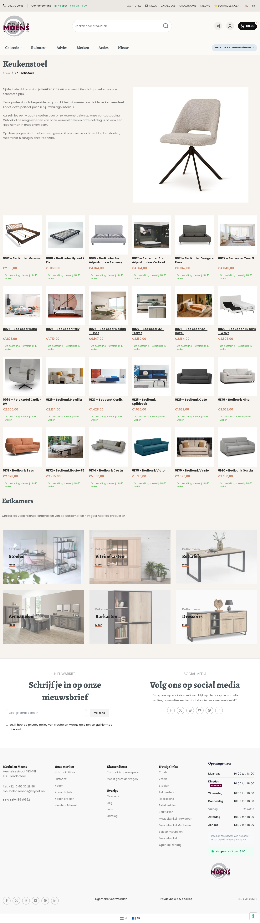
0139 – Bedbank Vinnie (192, 470)
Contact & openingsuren (123, 772)
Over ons (113, 796)
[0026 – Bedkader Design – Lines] (108, 305)
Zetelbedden (167, 805)
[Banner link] (43, 557)
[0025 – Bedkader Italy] (65, 305)
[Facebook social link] (171, 710)
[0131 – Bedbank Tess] (22, 447)
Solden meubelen (171, 831)
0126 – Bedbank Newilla (64, 400)
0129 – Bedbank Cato (191, 400)
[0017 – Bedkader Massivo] (22, 235)
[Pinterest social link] (209, 710)
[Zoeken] (165, 26)
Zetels (163, 779)
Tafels (163, 772)
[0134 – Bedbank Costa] (108, 447)
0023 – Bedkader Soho (20, 329)
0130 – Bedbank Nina (234, 400)
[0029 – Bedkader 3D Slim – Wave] (237, 305)
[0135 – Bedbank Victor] (151, 447)
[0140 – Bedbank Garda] (237, 447)
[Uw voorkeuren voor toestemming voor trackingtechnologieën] (253, 916)
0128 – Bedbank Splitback (144, 402)
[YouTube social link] (200, 710)
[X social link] (180, 710)
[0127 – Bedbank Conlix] (108, 376)
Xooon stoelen (64, 799)
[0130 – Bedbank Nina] (237, 376)
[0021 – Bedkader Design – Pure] (194, 235)
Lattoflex (61, 779)
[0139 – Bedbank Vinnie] (194, 447)
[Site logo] (16, 26)
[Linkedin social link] (219, 710)
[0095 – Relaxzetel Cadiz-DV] (22, 376)
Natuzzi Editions (65, 772)
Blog (109, 803)
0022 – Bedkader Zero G (236, 258)
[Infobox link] (13, 6)
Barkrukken (166, 812)
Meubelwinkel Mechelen (175, 825)
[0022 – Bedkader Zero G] (237, 235)
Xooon (59, 785)
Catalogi (112, 816)
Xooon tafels (63, 792)
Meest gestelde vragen (122, 779)
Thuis (6, 73)
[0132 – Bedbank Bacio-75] (65, 447)
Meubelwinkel (168, 838)
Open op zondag (170, 845)
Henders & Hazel (66, 805)
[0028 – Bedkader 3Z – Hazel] (194, 305)
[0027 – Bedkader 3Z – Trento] (151, 305)
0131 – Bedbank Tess (18, 470)
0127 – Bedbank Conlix (106, 400)
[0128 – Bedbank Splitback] (151, 376)
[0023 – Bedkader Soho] (22, 305)
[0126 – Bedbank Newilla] (65, 376)
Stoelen (164, 785)
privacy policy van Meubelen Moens (53, 725)
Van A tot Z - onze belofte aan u (234, 47)
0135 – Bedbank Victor (149, 470)
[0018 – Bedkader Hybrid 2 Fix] (65, 235)
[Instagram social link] (190, 710)
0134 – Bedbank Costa (106, 470)
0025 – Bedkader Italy (62, 329)
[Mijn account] (230, 26)
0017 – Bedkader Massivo (22, 258)
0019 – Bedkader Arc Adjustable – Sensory (105, 260)
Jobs (110, 809)
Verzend (99, 713)
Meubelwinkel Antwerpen (175, 818)
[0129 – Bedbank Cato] (194, 376)
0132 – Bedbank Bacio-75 (65, 470)
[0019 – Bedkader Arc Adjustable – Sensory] (108, 235)
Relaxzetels (166, 792)
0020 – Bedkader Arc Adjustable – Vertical (148, 260)
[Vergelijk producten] (218, 26)
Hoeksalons (166, 799)
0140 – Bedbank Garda (235, 470)
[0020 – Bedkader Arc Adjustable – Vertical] (151, 235)
